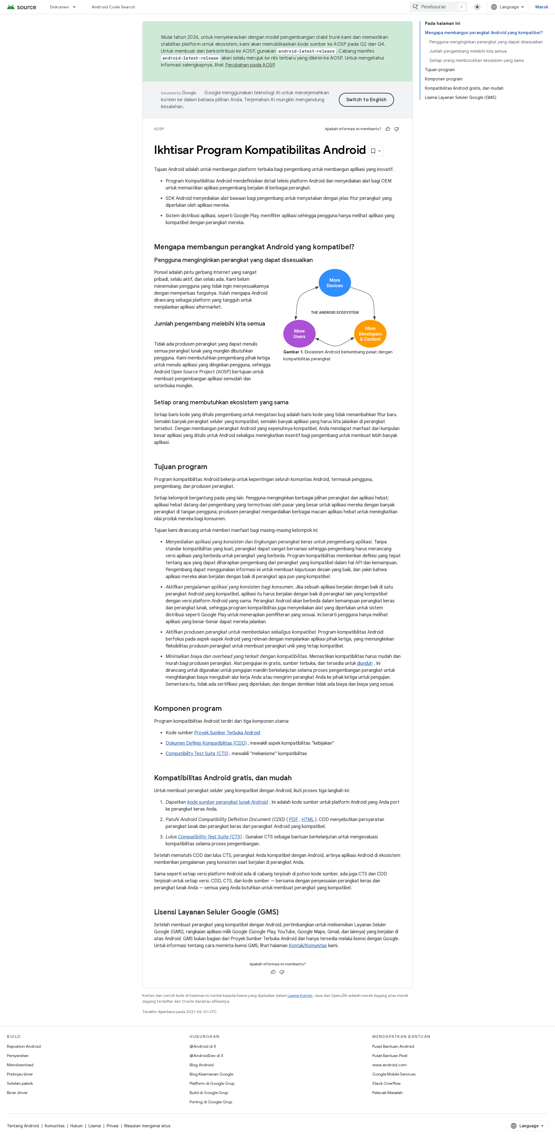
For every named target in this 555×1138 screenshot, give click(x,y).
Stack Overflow (386, 1083)
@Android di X (203, 1046)
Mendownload (20, 1064)
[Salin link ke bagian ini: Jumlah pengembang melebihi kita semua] (160, 332)
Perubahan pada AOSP (250, 65)
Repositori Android (24, 1046)
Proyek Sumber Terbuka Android (227, 733)
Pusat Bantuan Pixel (389, 1055)
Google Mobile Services (393, 1074)
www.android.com (389, 1064)
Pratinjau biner (20, 1074)
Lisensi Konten (300, 995)
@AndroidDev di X (206, 1055)
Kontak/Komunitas (308, 946)
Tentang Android (23, 1126)
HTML (307, 819)
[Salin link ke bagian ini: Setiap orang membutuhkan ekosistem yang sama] (294, 402)
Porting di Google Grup (211, 1101)
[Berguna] (388, 129)
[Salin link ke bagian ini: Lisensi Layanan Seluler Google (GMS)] (284, 912)
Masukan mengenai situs (147, 1126)
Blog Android (202, 1064)
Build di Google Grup (209, 1092)
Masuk (541, 7)
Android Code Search (113, 7)
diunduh (365, 663)
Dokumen (59, 7)
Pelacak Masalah (387, 1092)
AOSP (159, 128)
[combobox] (438, 7)
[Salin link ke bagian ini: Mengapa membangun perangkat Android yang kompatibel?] (360, 247)
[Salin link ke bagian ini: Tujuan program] (213, 467)
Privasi (113, 1126)
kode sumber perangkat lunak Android (227, 802)
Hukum (76, 1126)
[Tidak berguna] (396, 129)
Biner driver (17, 1092)
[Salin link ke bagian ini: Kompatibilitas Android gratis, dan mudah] (297, 778)
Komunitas (54, 1126)
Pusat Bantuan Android (393, 1046)
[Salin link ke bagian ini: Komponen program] (227, 709)
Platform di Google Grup (212, 1083)
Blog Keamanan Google (211, 1074)
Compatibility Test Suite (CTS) (197, 754)
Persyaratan (18, 1055)
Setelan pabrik (20, 1083)
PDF (293, 819)
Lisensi (94, 1126)
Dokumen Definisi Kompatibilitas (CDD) (206, 743)
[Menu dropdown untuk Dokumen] (77, 7)
